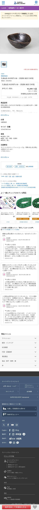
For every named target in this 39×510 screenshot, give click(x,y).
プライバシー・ (29, 386)
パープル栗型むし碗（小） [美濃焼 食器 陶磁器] (14, 183)
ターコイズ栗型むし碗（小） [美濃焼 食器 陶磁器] (14, 185)
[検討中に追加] (14, 217)
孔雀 (10, 176)
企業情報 (30, 166)
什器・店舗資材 (7, 352)
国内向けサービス (13, 465)
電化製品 (5, 356)
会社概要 (29, 391)
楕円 (6, 176)
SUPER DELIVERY (19, 397)
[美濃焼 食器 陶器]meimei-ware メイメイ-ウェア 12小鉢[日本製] (18, 187)
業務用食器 (4, 76)
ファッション (6, 338)
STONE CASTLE (24, 222)
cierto (2, 74)
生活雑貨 (5, 347)
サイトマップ (10, 391)
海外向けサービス (17, 467)
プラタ (7, 222)
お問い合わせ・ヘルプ (9, 386)
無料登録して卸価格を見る (15, 507)
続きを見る (4, 115)
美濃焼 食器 (19, 176)
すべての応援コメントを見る (10, 229)
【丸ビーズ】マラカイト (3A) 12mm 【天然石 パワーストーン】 (23, 214)
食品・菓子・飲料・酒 (9, 361)
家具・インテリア (7, 343)
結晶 (13, 176)
